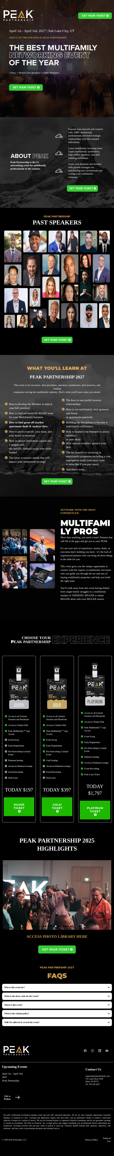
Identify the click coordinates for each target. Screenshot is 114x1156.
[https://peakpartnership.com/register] (63, 1097)
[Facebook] (85, 1050)
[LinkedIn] (99, 1050)
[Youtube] (107, 1050)
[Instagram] (92, 1050)
